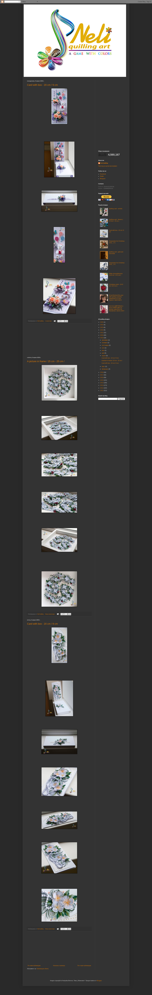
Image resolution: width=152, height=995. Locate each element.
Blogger (99, 980)
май (103, 353)
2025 (102, 322)
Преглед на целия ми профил (107, 166)
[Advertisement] (59, 340)
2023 (102, 327)
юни (103, 350)
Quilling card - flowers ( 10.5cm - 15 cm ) (116, 220)
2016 (102, 377)
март (103, 366)
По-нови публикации (34, 965)
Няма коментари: (50, 614)
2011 (102, 390)
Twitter (102, 176)
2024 (102, 325)
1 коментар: (48, 321)
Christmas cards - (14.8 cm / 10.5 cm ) (116, 285)
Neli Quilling (104, 163)
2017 (102, 375)
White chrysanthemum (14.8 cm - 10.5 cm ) (116, 274)
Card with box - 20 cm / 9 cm (42, 85)
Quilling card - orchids (115, 208)
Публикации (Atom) (43, 968)
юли (103, 348)
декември (105, 340)
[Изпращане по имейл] (58, 321)
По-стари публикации (84, 965)
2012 (102, 388)
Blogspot (102, 178)
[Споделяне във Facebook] (65, 321)
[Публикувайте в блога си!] (60, 321)
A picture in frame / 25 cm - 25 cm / (45, 361)
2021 (102, 332)
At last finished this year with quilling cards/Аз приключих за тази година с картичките (116, 297)
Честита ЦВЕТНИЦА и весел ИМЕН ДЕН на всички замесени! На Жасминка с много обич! (116, 308)
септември (105, 345)
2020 (102, 335)
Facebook (103, 174)
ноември (105, 342)
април (104, 355)
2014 (102, 383)
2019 (102, 338)
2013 (102, 385)
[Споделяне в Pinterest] (67, 321)
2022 (102, 330)
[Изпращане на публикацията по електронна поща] (54, 321)
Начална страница (59, 965)
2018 (102, 372)
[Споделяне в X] (63, 321)
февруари (105, 369)
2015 (102, 380)
